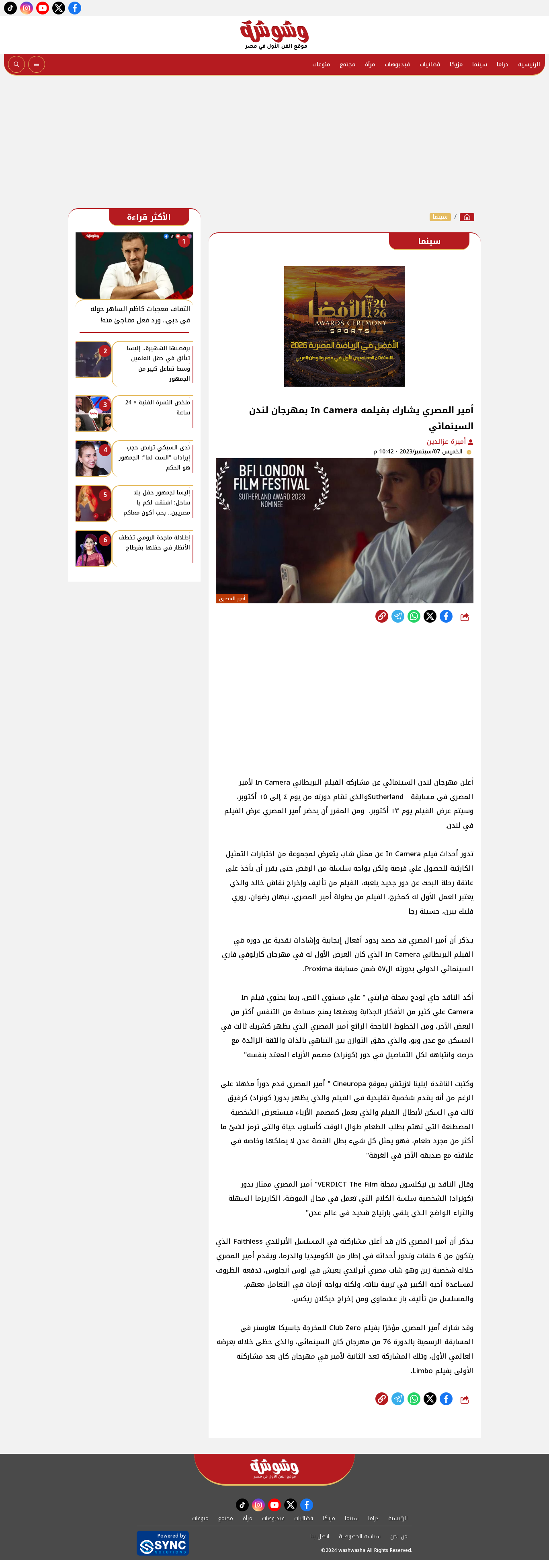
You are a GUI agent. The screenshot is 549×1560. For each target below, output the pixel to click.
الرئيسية (529, 64)
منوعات (321, 64)
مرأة (370, 64)
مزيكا (456, 64)
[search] (16, 64)
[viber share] (397, 616)
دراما (502, 64)
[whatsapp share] (414, 616)
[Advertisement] (274, 144)
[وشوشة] (274, 35)
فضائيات (430, 64)
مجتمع (347, 64)
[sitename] (274, 1469)
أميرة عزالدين (447, 441)
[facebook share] (446, 616)
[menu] (36, 64)
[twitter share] (430, 616)
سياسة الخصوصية (360, 1536)
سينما (479, 64)
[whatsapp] (381, 616)
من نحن (399, 1536)
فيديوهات (397, 64)
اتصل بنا (319, 1536)
